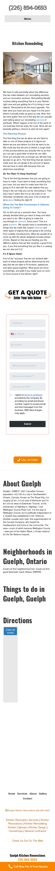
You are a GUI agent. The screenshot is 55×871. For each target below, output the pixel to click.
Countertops (16, 831)
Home (11, 793)
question (13, 224)
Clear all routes (10, 631)
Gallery (43, 793)
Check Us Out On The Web (27, 840)
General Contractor (35, 831)
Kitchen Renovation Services (22, 820)
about (11, 199)
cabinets (22, 221)
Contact (27, 798)
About (33, 793)
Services (22, 793)
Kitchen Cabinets (17, 827)
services (40, 119)
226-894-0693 (27, 859)
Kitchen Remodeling (35, 823)
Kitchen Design (37, 827)
